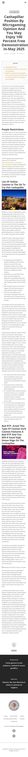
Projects (22, 719)
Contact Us (14, 721)
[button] (25, 2)
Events (22, 716)
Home (5, 716)
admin (7, 53)
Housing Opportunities (10, 719)
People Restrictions (11, 67)
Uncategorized (14, 12)
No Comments (20, 53)
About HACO (13, 716)
